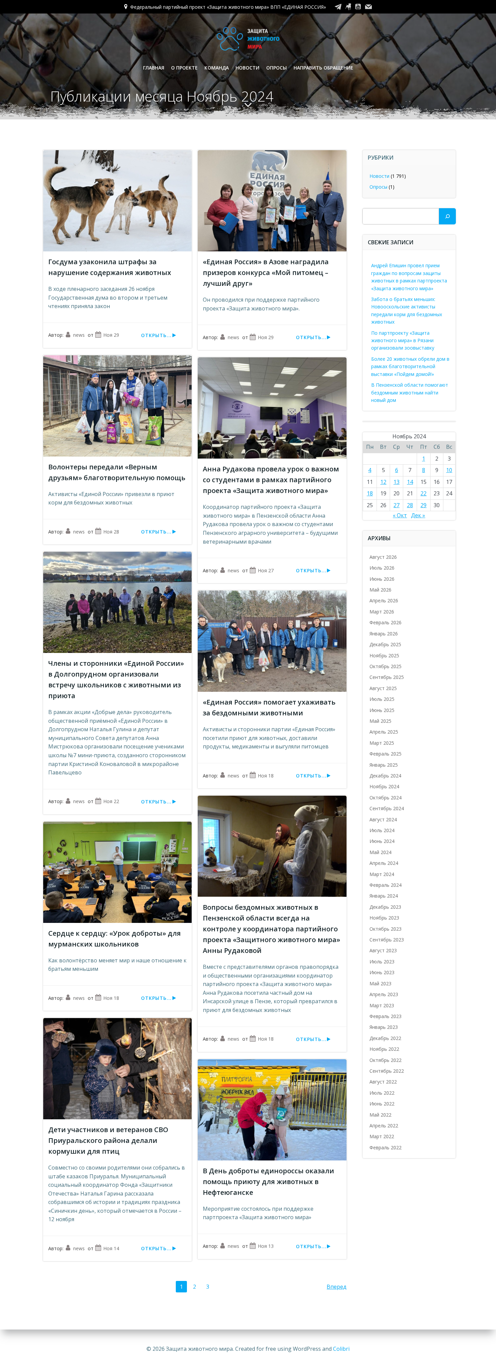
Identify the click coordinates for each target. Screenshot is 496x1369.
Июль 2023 (381, 961)
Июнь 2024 (381, 841)
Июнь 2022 (381, 1103)
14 (410, 482)
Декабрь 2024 (385, 775)
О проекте (184, 67)
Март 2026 (381, 611)
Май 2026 (380, 589)
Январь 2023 (383, 1027)
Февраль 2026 (385, 622)
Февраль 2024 (385, 885)
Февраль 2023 (385, 1016)
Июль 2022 (381, 1093)
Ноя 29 (111, 335)
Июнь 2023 (381, 972)
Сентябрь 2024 (386, 808)
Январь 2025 (383, 765)
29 (423, 505)
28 (410, 505)
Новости (247, 67)
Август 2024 (383, 819)
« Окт (400, 515)
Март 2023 (381, 1005)
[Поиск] (447, 216)
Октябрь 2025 (385, 666)
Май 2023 (380, 983)
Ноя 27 (266, 570)
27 (396, 505)
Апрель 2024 (383, 863)
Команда (216, 67)
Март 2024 (381, 874)
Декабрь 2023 (385, 907)
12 (383, 482)
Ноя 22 (111, 801)
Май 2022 (380, 1115)
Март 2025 (381, 743)
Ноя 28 (111, 531)
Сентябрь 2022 (386, 1071)
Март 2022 (381, 1136)
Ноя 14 (111, 1248)
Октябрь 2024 (385, 797)
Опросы (276, 67)
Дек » (418, 515)
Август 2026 (383, 557)
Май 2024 (380, 852)
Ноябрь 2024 (384, 786)
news (79, 335)
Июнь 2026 (381, 579)
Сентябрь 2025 (386, 677)
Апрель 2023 (383, 994)
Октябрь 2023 (385, 929)
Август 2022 (383, 1081)
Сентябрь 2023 (386, 939)
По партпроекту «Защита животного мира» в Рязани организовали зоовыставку (402, 340)
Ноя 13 (266, 1246)
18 (370, 493)
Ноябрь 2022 (384, 1049)
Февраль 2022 (385, 1147)
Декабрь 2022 (385, 1038)
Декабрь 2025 (385, 644)
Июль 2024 (381, 830)
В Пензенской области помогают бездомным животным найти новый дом (409, 392)
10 (449, 470)
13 (396, 482)
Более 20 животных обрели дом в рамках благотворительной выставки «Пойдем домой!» (410, 366)
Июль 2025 (381, 699)
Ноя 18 (266, 775)
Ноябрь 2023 (384, 917)
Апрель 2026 (383, 600)
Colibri (341, 1348)
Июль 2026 (381, 568)
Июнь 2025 (381, 710)
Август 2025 (383, 688)
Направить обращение (323, 67)
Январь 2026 (383, 633)
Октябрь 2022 (385, 1060)
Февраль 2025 (385, 753)
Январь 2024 (383, 896)
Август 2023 (383, 950)
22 (423, 493)
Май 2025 (380, 721)
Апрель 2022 (383, 1125)
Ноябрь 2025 (384, 655)
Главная (153, 67)
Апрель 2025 (383, 732)
